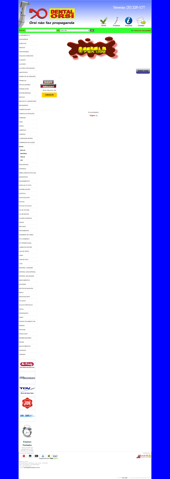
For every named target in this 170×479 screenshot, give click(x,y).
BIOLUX (22, 150)
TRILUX (22, 157)
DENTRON (23, 153)
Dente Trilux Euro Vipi (49, 90)
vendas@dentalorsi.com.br (32, 467)
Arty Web (125, 477)
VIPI (21, 160)
